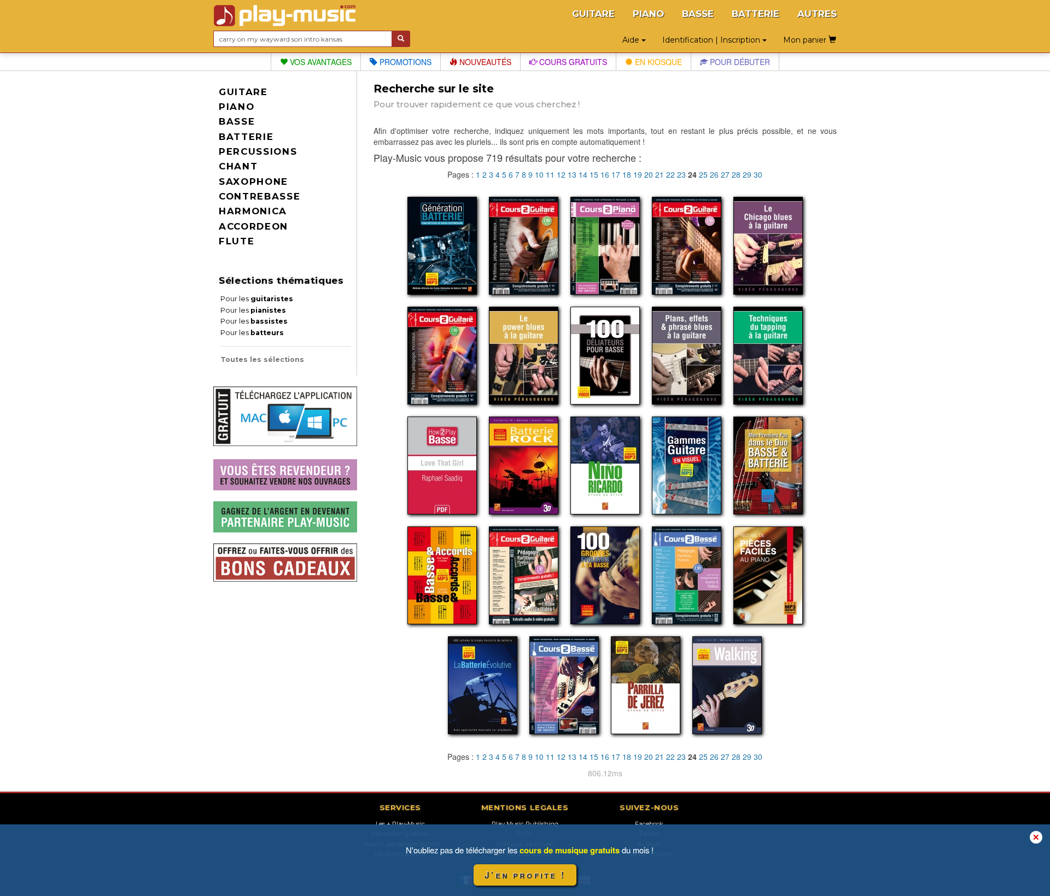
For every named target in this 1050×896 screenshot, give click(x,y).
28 (736, 174)
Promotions (404, 61)
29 (747, 174)
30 (758, 174)
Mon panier (806, 40)
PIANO (648, 13)
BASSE (698, 13)
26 (714, 174)
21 (659, 174)
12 (561, 174)
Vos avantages (320, 61)
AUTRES (817, 13)
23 (681, 174)
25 (703, 174)
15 (594, 174)
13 (572, 174)
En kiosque (657, 61)
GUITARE (593, 13)
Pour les (256, 299)
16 (604, 174)
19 (637, 174)
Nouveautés (484, 61)
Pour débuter (739, 61)
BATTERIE (755, 13)
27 (725, 174)
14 (583, 174)
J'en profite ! (525, 875)
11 (550, 174)
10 (539, 174)
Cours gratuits (572, 61)
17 (615, 174)
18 (626, 174)
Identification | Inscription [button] (712, 40)
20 (648, 174)
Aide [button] (631, 40)
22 (670, 174)
